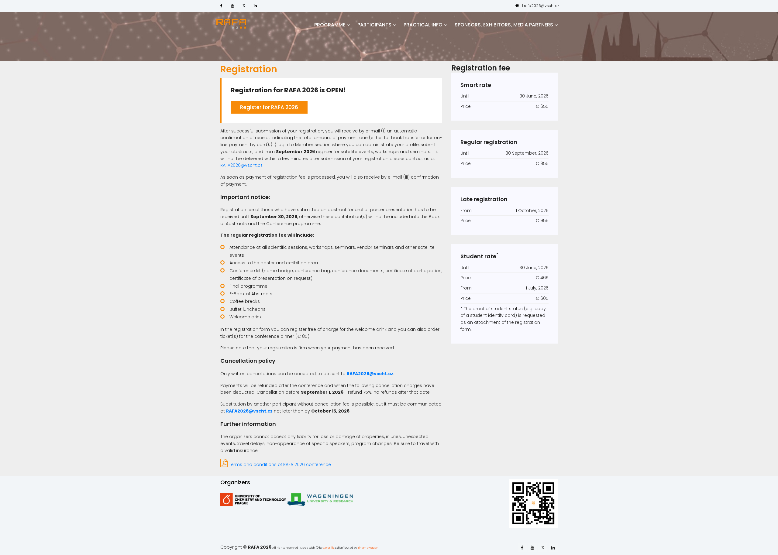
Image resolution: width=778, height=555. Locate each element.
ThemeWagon (368, 548)
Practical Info (423, 24)
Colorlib (328, 548)
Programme (329, 24)
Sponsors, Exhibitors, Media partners (504, 24)
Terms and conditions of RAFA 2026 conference (279, 464)
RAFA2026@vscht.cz (241, 165)
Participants (374, 24)
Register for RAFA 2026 (269, 107)
